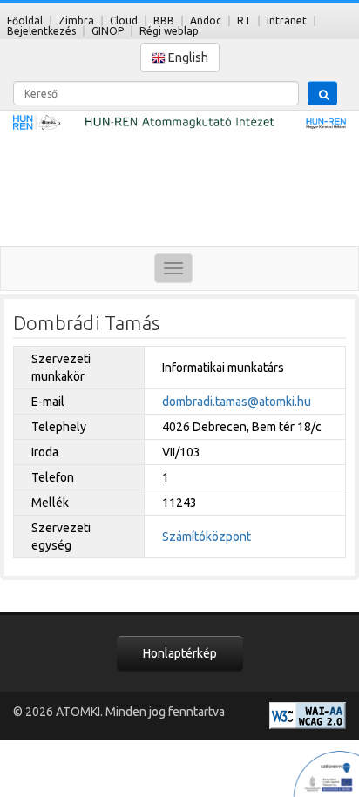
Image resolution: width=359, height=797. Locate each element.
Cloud (124, 20)
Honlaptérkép (180, 653)
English (187, 57)
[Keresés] (322, 93)
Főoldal (25, 20)
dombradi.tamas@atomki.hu (236, 402)
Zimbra (76, 20)
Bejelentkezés (41, 31)
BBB (163, 20)
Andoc (205, 20)
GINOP (107, 31)
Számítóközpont (206, 537)
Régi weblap (169, 31)
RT (244, 20)
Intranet (287, 20)
